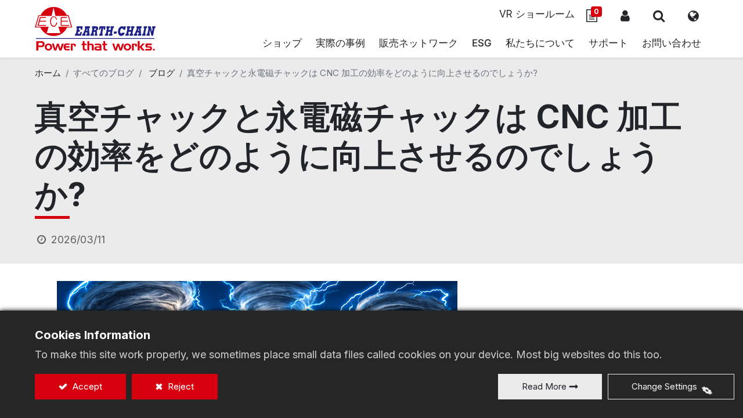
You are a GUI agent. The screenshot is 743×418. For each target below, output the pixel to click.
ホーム (48, 72)
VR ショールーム (537, 14)
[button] (658, 15)
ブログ (162, 72)
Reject (179, 386)
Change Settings (664, 386)
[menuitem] (418, 43)
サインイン (625, 15)
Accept (86, 386)
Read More (544, 386)
